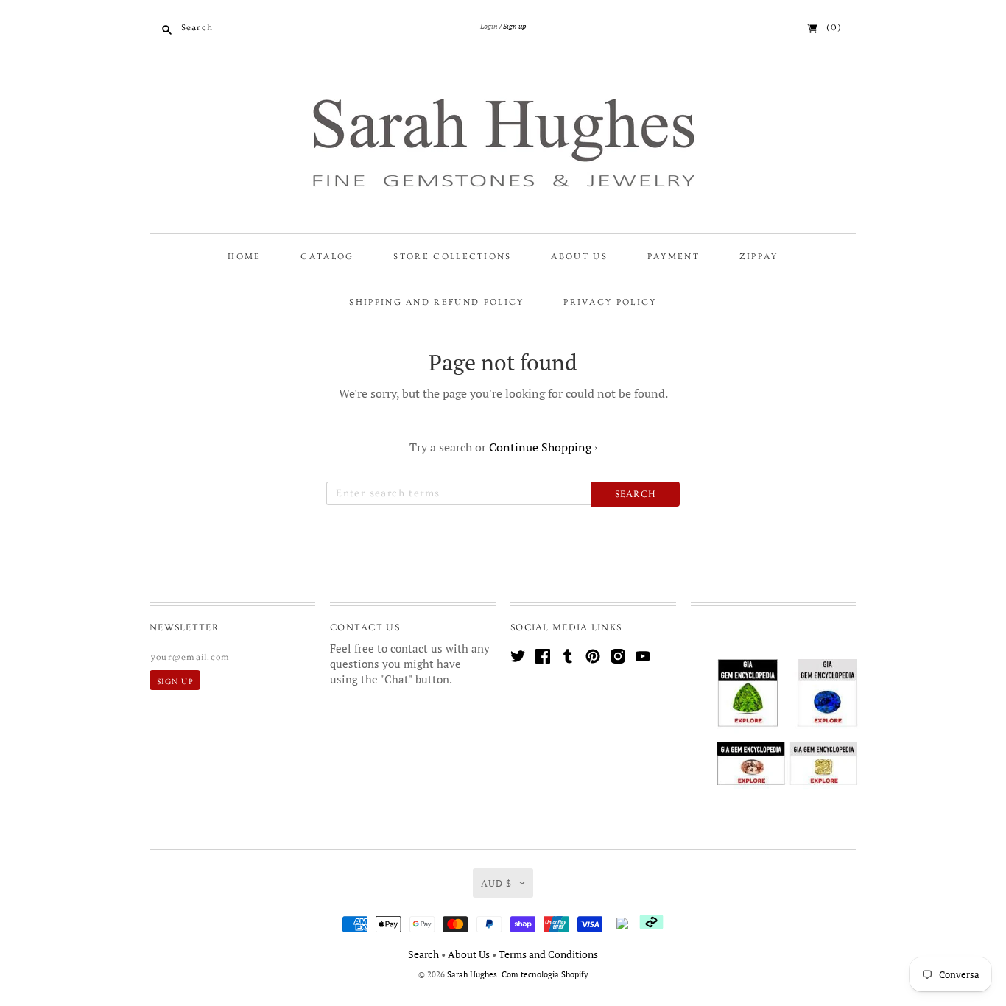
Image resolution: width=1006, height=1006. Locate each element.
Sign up (514, 26)
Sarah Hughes (472, 974)
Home (244, 256)
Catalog (326, 256)
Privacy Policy (609, 302)
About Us (579, 256)
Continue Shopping (543, 447)
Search (423, 954)
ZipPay (758, 256)
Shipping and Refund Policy (436, 302)
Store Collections (452, 256)
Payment (673, 256)
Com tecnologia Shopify (545, 974)
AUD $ (496, 883)
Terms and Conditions (548, 954)
